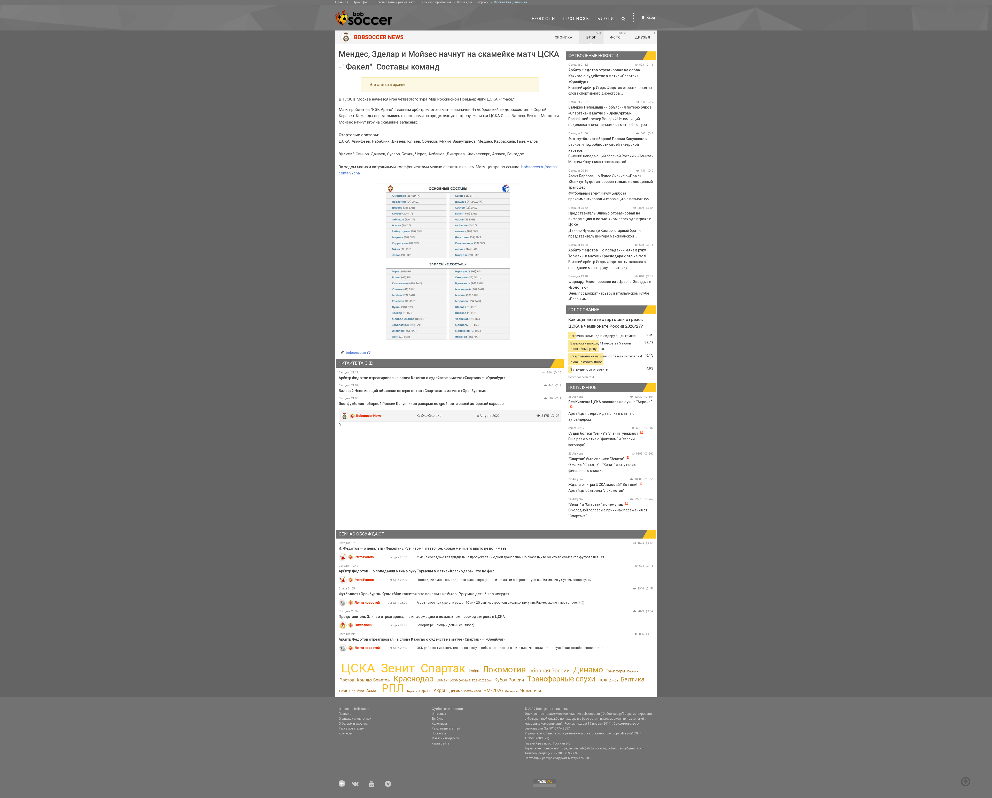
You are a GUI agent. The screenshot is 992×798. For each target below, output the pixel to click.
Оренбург (356, 691)
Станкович (511, 691)
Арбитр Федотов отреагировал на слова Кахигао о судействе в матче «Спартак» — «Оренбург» (422, 378)
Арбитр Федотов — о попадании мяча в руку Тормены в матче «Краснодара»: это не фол (416, 571)
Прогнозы (577, 18)
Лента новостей (367, 602)
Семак (442, 680)
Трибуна (438, 718)
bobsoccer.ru (356, 353)
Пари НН (425, 691)
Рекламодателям (351, 728)
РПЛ (393, 688)
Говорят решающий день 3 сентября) (445, 625)
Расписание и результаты (396, 2)
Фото (618, 35)
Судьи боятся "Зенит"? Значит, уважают (603, 433)
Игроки (483, 2)
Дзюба (613, 680)
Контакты (345, 733)
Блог (594, 35)
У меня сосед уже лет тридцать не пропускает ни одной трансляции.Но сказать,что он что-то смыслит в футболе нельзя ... (512, 557)
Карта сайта (440, 743)
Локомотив (504, 669)
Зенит (398, 668)
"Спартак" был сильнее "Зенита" (596, 459)
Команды (464, 2)
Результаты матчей (446, 728)
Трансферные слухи (561, 678)
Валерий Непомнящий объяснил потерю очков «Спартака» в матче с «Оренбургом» (412, 391)
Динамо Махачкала (465, 691)
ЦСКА (358, 668)
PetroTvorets (364, 557)
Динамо (588, 669)
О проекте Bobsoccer (354, 709)
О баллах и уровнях (353, 723)
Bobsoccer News (369, 416)
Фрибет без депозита (510, 2)
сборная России (549, 670)
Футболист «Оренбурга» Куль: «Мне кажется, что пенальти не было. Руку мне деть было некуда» (424, 594)
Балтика (633, 679)
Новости (543, 18)
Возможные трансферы (471, 680)
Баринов (412, 691)
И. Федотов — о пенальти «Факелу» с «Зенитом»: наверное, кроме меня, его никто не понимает (422, 548)
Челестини (530, 690)
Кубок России (509, 679)
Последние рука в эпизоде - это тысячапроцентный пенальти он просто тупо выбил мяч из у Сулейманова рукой (504, 580)
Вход (651, 18)
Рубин (474, 671)
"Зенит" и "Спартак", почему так (595, 504)
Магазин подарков (445, 738)
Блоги (606, 18)
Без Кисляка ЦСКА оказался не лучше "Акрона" (610, 402)
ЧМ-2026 (493, 690)
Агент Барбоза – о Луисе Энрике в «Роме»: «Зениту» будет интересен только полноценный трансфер (610, 182)
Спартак (443, 668)
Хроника (563, 37)
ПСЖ (602, 680)
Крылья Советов (373, 680)
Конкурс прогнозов (437, 2)
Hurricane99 (364, 625)
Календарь (439, 723)
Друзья (645, 35)
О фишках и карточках (355, 718)
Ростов (346, 679)
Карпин (632, 671)
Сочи (343, 691)
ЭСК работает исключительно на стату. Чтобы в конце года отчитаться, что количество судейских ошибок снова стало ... (512, 648)
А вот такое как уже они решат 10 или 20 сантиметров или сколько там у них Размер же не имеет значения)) (500, 602)
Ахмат (372, 690)
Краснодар (413, 679)
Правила (341, 2)
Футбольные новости (447, 709)
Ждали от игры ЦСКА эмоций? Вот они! (602, 484)
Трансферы (362, 2)
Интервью (439, 714)
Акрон (440, 690)
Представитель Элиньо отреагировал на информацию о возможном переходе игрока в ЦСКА (609, 219)
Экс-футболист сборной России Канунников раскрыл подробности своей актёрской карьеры (421, 404)
